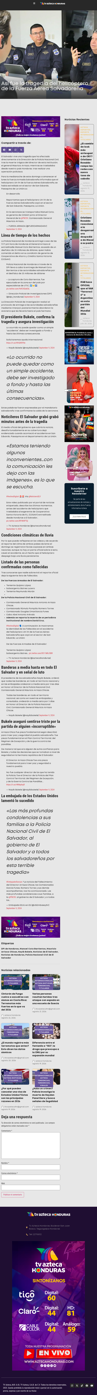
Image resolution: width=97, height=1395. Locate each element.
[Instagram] (72, 1385)
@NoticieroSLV (35, 496)
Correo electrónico (9, 1173)
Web (3, 1183)
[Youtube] (92, 1385)
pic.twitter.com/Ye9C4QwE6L (18, 289)
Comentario (6, 1131)
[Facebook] (87, 1385)
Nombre (5, 1163)
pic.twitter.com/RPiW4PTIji (17, 521)
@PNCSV (24, 218)
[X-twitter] (77, 1385)
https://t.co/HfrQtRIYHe (15, 343)
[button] (4, 150)
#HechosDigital (12, 496)
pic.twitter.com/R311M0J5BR (41, 653)
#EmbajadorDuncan (14, 882)
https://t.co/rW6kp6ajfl (15, 784)
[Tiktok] (82, 1385)
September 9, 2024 (14, 229)
